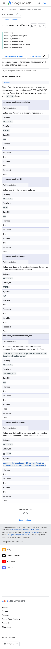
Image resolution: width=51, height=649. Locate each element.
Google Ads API (25, 9)
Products (13, 9)
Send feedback (11, 20)
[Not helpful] (21, 14)
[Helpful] (17, 14)
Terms (4, 637)
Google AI (5, 623)
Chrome (5, 611)
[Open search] (39, 2)
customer (6, 82)
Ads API (27, 3)
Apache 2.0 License (32, 532)
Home (4, 9)
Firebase (5, 615)
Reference (37, 9)
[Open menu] (3, 3)
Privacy (12, 637)
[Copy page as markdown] (40, 26)
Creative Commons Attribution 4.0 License (24, 530)
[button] (25, 453)
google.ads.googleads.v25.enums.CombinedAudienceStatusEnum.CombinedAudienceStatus (24, 464)
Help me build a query (14, 56)
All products (6, 627)
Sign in (45, 3)
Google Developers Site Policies (19, 535)
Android (5, 607)
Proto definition (36, 56)
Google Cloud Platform (11, 619)
